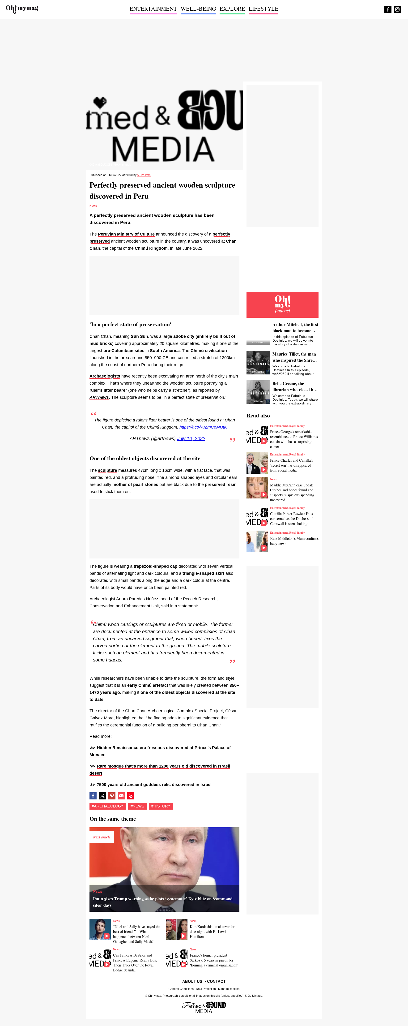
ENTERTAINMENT (153, 8)
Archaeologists (104, 376)
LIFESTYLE (263, 8)
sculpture (107, 470)
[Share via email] (121, 795)
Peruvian (107, 234)
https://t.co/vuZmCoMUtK (203, 427)
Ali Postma (144, 175)
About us (192, 981)
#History (160, 806)
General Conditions (181, 989)
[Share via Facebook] (93, 795)
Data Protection (206, 989)
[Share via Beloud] (130, 795)
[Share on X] (102, 795)
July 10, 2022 (191, 438)
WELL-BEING (198, 8)
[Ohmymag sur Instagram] (397, 9)
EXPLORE (232, 8)
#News (137, 806)
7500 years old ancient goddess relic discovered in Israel (154, 784)
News (93, 205)
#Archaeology (107, 806)
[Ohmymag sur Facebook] (387, 9)
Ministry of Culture (136, 234)
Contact (216, 981)
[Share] (111, 795)
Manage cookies (228, 989)
